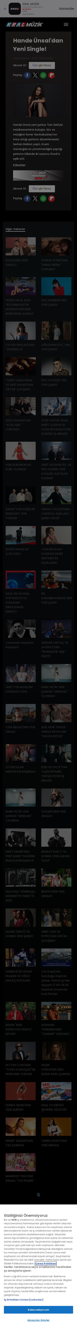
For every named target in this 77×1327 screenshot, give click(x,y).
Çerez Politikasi (45, 1263)
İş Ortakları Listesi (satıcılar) (23, 1299)
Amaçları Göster (38, 1320)
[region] (38, 1265)
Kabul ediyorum (38, 1310)
